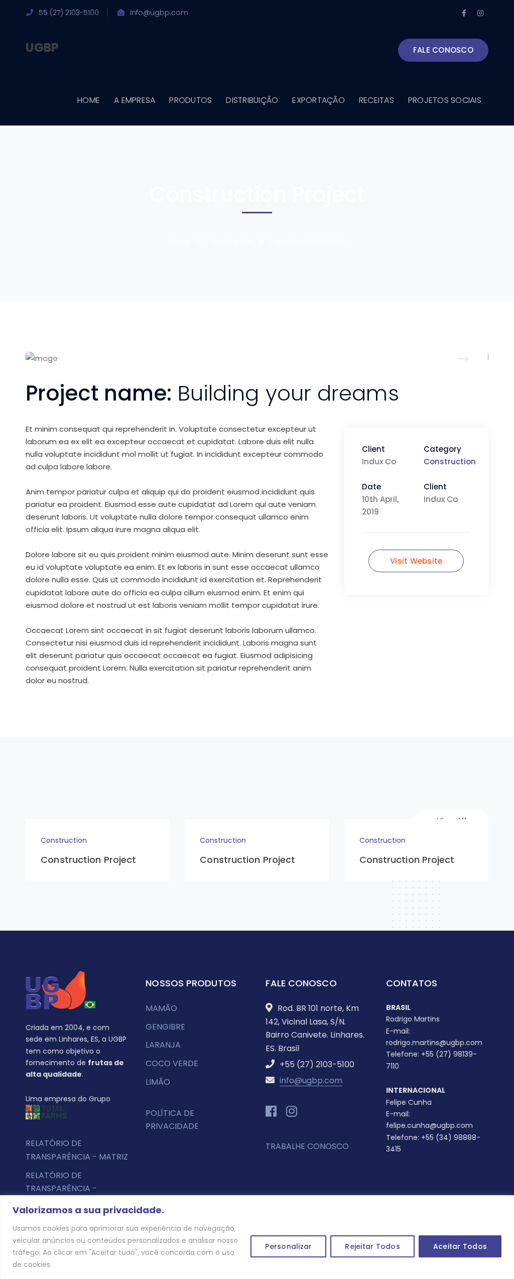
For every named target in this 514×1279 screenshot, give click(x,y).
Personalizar (288, 1246)
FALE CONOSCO (443, 50)
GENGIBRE (165, 1027)
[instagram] (291, 1111)
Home (179, 241)
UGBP (42, 47)
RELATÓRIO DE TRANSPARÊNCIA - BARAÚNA (61, 1189)
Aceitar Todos (460, 1246)
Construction (229, 241)
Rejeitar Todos (372, 1246)
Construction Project (88, 859)
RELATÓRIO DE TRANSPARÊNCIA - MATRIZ (77, 1150)
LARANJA (163, 1045)
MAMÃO (161, 1008)
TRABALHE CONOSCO (307, 1146)
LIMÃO (158, 1082)
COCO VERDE (172, 1063)
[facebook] (271, 1111)
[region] (257, 1237)
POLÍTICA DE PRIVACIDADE (172, 1119)
